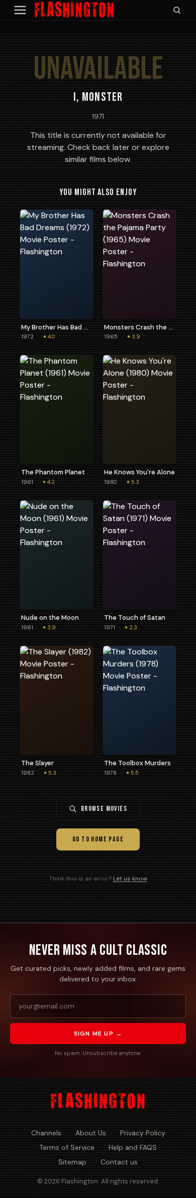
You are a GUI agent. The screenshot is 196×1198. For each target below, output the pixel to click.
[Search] (177, 10)
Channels (46, 1132)
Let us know (130, 879)
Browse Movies (104, 808)
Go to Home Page (98, 839)
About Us (90, 1132)
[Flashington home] (97, 1101)
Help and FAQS (133, 1147)
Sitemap (72, 1161)
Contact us (119, 1161)
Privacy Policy (142, 1132)
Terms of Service (66, 1147)
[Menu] (20, 10)
